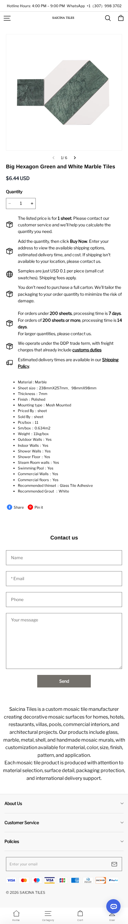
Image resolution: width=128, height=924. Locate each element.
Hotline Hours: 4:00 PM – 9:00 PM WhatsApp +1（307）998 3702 (64, 6)
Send (64, 681)
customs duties (87, 349)
